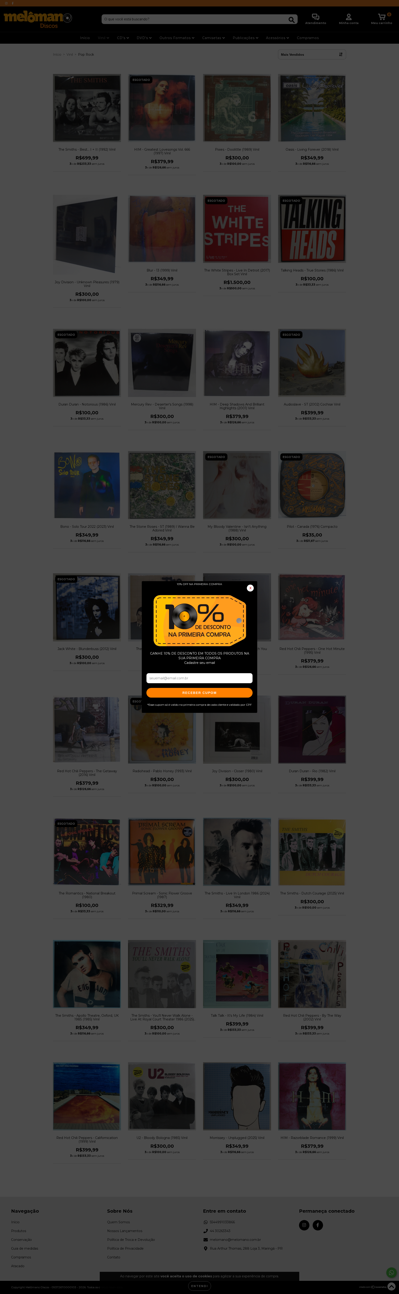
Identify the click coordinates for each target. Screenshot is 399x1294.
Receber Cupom (199, 693)
